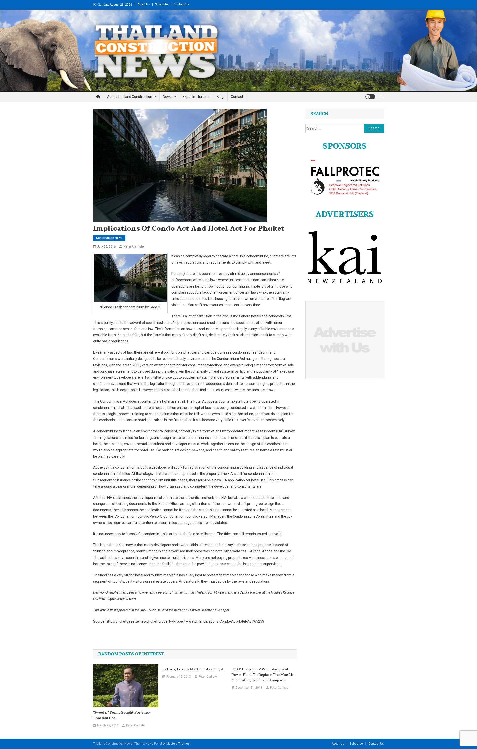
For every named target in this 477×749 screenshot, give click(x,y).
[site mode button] (370, 96)
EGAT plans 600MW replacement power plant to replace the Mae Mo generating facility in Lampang (263, 675)
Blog (220, 97)
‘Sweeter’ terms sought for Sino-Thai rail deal (122, 715)
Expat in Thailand (196, 97)
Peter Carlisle (133, 246)
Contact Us (181, 4)
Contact (237, 97)
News (167, 97)
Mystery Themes (178, 743)
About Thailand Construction (129, 97)
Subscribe (161, 4)
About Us (143, 4)
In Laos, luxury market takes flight (192, 669)
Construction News (109, 238)
